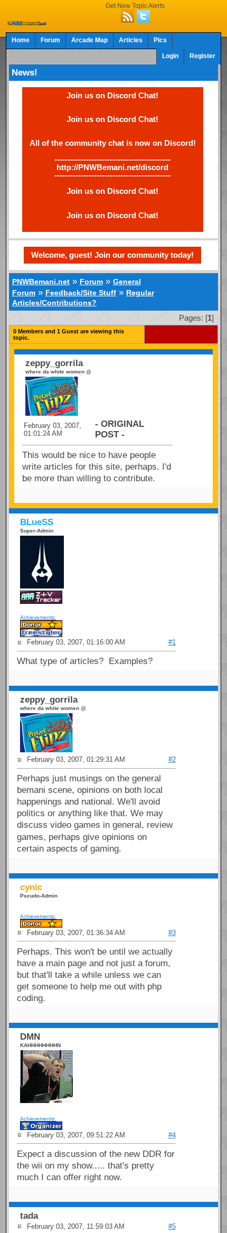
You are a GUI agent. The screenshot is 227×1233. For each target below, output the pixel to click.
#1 (172, 642)
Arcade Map (89, 40)
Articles (131, 40)
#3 (172, 933)
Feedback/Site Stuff (80, 292)
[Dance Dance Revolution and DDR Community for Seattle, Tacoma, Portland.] (27, 22)
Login (170, 56)
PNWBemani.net (41, 281)
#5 (172, 1226)
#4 (172, 1135)
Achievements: (38, 617)
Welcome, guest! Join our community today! (112, 254)
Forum (50, 40)
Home (21, 40)
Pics (160, 40)
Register (202, 56)
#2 (172, 759)
